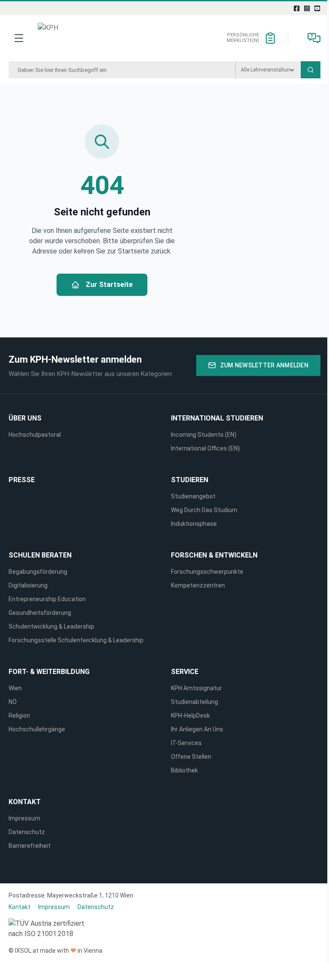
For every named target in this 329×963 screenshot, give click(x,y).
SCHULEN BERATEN (40, 555)
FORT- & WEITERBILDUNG (49, 672)
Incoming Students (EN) (205, 434)
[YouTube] (317, 8)
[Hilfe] (314, 38)
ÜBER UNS (25, 418)
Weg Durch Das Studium (204, 510)
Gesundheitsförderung (40, 612)
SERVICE (184, 672)
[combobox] (122, 69)
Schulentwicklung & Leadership (51, 626)
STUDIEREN (189, 480)
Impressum (24, 818)
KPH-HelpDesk (190, 715)
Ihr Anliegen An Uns (197, 729)
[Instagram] (307, 8)
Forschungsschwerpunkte (207, 571)
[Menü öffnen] (19, 38)
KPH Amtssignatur (196, 688)
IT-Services (186, 742)
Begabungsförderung (38, 571)
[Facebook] (297, 8)
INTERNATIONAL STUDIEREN (217, 418)
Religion (19, 715)
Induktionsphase (194, 523)
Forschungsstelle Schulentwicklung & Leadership (76, 640)
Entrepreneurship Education (47, 599)
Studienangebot (193, 496)
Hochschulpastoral (35, 434)
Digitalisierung (28, 585)
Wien (15, 688)
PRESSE (22, 480)
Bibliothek (184, 770)
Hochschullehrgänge (37, 729)
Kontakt (25, 802)
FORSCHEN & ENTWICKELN (214, 555)
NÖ (13, 701)
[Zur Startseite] (69, 38)
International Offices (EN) (205, 448)
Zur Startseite (109, 284)
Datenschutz (27, 832)
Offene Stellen (191, 756)
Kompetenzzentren (198, 585)
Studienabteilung (194, 701)
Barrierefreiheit (30, 845)
